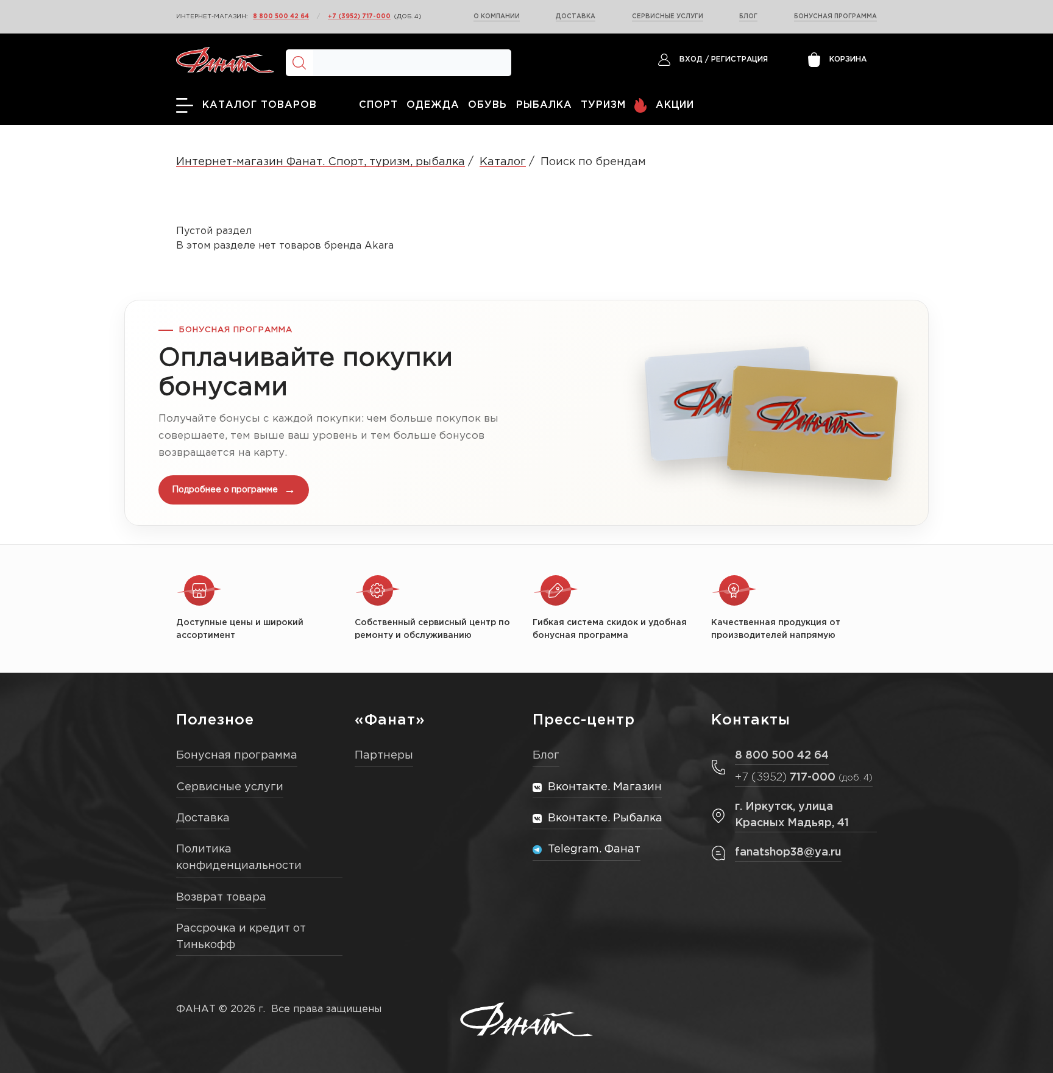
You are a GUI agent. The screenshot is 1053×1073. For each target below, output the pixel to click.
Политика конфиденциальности (239, 858)
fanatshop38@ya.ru (788, 852)
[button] (526, 413)
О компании (496, 16)
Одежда (432, 105)
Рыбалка (544, 105)
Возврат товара (221, 897)
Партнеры (384, 755)
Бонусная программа (835, 16)
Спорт (378, 105)
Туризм (603, 105)
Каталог (503, 162)
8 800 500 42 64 (281, 16)
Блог (748, 16)
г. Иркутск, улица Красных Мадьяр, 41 (792, 815)
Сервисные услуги (667, 16)
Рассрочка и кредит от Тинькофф (241, 937)
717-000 (804, 777)
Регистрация (739, 59)
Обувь (487, 105)
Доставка (575, 16)
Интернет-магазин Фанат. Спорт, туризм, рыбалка (320, 162)
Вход (691, 59)
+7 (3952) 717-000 (359, 16)
